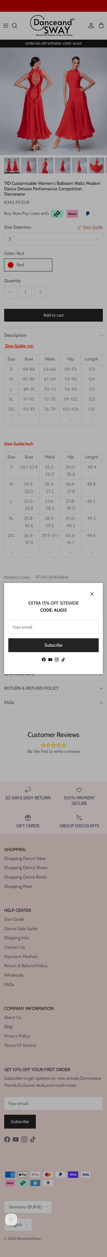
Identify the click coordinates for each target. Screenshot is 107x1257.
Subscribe (53, 645)
